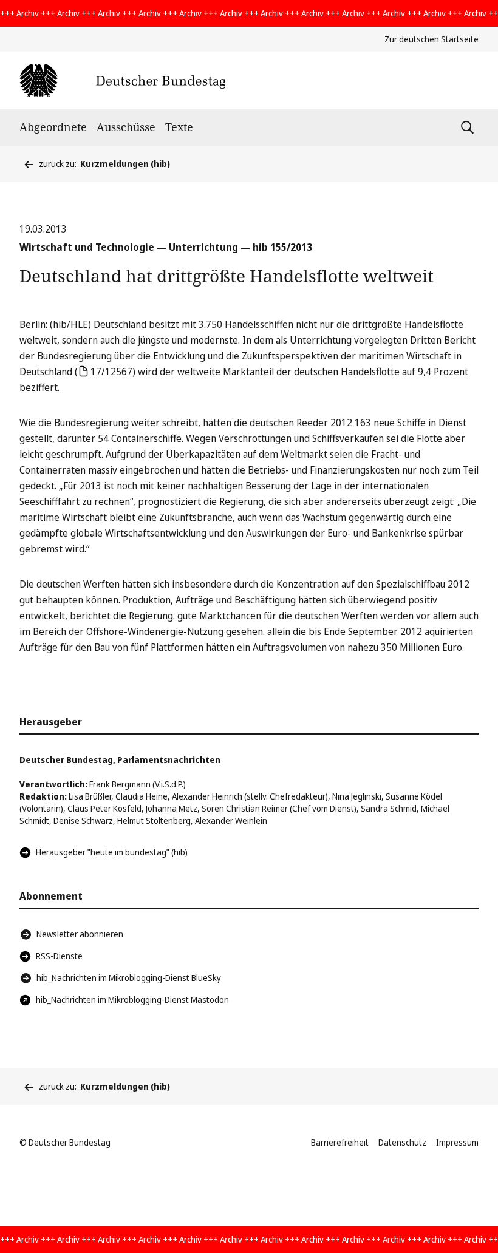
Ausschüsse (126, 127)
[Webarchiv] (122, 80)
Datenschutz (402, 1142)
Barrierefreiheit (340, 1142)
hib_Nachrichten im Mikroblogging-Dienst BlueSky (128, 977)
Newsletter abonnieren (79, 934)
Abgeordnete (53, 127)
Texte (179, 127)
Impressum (457, 1142)
